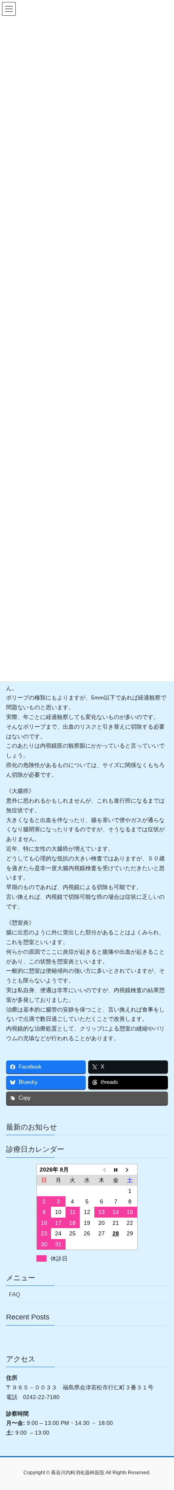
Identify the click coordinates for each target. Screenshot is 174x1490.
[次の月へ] (130, 1169)
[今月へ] (115, 1169)
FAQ (14, 1294)
